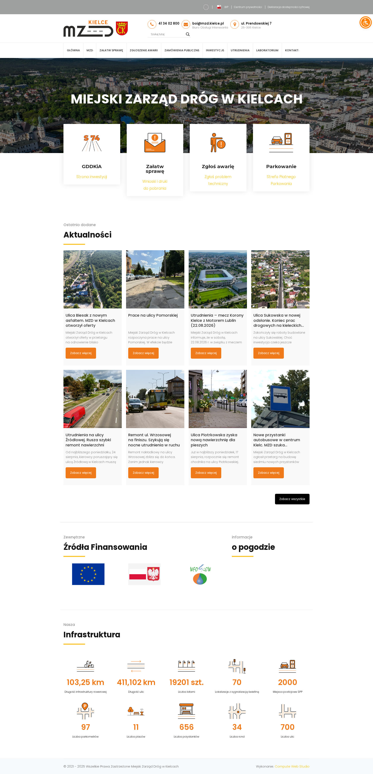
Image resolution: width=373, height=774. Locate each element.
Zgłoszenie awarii (144, 50)
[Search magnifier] (188, 34)
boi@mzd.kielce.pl (208, 23)
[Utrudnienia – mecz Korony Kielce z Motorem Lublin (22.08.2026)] (218, 279)
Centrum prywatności (248, 7)
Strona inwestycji (91, 176)
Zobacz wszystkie (292, 499)
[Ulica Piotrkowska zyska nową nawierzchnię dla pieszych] (218, 399)
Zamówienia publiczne (181, 50)
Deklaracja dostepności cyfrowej (289, 7)
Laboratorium (267, 50)
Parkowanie (281, 166)
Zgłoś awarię (218, 166)
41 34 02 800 (168, 23)
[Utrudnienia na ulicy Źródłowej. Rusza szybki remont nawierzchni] (92, 399)
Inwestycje (215, 50)
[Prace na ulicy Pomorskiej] (155, 279)
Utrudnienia (240, 50)
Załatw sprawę (111, 50)
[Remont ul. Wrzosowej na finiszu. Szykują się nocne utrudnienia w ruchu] (155, 399)
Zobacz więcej (81, 353)
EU (206, 7)
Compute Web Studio (292, 766)
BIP (226, 7)
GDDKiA (92, 166)
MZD (90, 50)
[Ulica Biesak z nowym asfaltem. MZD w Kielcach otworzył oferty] (92, 279)
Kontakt (292, 50)
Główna (73, 50)
